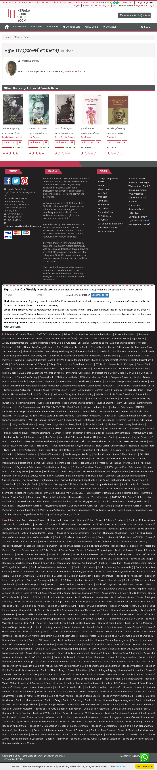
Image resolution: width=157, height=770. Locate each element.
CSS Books (101, 364)
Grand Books (94, 386)
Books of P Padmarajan (85, 559)
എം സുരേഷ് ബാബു (13, 133)
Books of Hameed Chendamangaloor (105, 674)
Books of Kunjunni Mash (16, 722)
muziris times (124, 437)
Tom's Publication (100, 497)
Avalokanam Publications (122, 343)
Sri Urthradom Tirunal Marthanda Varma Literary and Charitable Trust (98, 489)
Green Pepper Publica (143, 386)
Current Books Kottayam (121, 364)
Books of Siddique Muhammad (73, 653)
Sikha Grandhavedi (120, 480)
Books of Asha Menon (122, 597)
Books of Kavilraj (54, 683)
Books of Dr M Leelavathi (80, 619)
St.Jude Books (143, 489)
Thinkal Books (18, 497)
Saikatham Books (75, 476)
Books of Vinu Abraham (14, 726)
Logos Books (60, 424)
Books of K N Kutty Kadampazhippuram (57, 649)
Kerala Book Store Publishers (83, 411)
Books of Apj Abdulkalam (129, 576)
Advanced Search (36, 3)
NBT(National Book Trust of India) (104, 441)
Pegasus (43, 458)
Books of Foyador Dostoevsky (121, 734)
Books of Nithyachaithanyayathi (117, 554)
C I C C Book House (130, 356)
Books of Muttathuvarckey (124, 610)
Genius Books (140, 381)
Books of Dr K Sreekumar (79, 541)
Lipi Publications (144, 420)
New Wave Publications (23, 446)
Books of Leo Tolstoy (70, 546)
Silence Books (139, 480)
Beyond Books (98, 347)
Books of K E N (110, 704)
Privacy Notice (135, 194)
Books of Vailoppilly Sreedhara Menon (21, 563)
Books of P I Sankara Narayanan (83, 704)
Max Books (50, 437)
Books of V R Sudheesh (58, 559)
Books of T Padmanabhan (60, 584)
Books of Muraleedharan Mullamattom (51, 567)
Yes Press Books (12, 514)
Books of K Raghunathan (48, 627)
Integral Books (95, 398)
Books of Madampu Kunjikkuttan (92, 597)
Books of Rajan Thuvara (118, 632)
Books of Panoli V (110, 593)
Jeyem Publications (125, 403)
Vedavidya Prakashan (136, 501)
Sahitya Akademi (55, 476)
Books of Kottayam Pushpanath (18, 546)
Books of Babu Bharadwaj (91, 657)
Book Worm (23, 356)
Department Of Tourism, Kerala (74, 368)
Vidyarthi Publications (55, 506)
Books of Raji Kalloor (70, 709)
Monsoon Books (107, 437)
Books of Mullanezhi (64, 657)
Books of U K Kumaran (103, 589)
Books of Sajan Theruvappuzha (130, 644)
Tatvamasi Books (112, 493)
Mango (150, 428)
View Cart (102, 193)
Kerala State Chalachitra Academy (57, 416)
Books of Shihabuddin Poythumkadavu (115, 571)
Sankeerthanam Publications (131, 476)
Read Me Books (52, 471)
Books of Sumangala (38, 580)
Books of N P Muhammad (42, 640)
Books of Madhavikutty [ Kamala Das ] (28, 524)
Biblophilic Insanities (33, 351)
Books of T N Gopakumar (15, 589)
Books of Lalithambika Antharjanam (78, 722)
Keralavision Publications (88, 416)
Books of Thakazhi (32, 529)
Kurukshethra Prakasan (13, 420)
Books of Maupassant (40, 687)
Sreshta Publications (27, 489)
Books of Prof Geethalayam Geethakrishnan (57, 666)
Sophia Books (87, 484)
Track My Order (105, 212)
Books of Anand (30, 670)
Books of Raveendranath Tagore (36, 533)
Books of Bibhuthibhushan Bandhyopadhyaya (70, 571)
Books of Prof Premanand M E (117, 696)
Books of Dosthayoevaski (82, 623)
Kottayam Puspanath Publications (135, 416)
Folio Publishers (81, 381)
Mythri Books (140, 437)
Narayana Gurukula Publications (40, 441)
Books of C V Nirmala (115, 662)
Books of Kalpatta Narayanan (118, 700)
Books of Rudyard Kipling (103, 670)
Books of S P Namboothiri (68, 687)
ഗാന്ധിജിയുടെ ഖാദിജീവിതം (71, 128)
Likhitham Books (124, 420)
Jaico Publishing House (56, 403)
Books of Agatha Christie (96, 546)
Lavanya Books (73, 420)
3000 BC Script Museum (49, 334)
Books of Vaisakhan (110, 739)
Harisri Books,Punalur (80, 390)
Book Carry (134, 351)
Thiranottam (34, 497)
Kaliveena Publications (122, 407)
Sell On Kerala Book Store (111, 224)
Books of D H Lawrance (72, 674)
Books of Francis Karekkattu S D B (30, 550)
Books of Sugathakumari (25, 704)
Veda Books (118, 501)
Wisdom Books (115, 510)
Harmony (117, 390)
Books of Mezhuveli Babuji (111, 537)
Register (139, 6)
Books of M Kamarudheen (29, 700)
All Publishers (21, 3)
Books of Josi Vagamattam (56, 563)
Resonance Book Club (142, 471)
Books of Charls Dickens (69, 644)
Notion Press (147, 446)
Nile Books (42, 446)
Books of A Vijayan (133, 619)
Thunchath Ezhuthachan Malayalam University (66, 497)
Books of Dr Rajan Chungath (58, 602)
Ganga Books (124, 381)
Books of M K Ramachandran (86, 662)
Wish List (88, 6)
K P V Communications (28, 407)
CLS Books (40, 364)
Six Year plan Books (28, 484)
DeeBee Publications (45, 368)
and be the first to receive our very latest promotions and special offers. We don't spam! (73, 290)
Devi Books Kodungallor (105, 368)
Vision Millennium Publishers (129, 506)
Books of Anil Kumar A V (84, 563)
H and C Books (41, 390)
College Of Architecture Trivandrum (66, 364)
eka (94, 377)
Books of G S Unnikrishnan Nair (139, 717)
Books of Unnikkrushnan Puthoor (92, 610)
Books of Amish (93, 700)
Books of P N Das (32, 597)
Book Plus (9, 356)
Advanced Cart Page (138, 182)
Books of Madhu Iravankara (74, 726)
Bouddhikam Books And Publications (82, 356)
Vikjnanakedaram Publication (83, 506)
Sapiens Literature (11, 480)
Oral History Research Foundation (76, 450)
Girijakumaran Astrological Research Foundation (35, 386)
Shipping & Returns (137, 190)
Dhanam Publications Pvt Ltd (133, 368)
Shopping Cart (103, 6)
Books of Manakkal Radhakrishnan (135, 730)
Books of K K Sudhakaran (86, 554)
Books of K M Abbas (77, 670)
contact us (17, 314)
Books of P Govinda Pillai (38, 657)
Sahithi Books (20, 476)
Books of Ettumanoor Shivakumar (109, 533)
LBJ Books (88, 420)
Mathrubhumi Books (143, 433)
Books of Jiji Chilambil (60, 679)
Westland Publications (79, 510)
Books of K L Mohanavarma (48, 730)
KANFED (139, 407)
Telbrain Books (131, 493)
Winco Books (99, 510)
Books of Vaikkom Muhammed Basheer (70, 524)
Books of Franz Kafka (142, 602)
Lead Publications (105, 420)
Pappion (133, 454)
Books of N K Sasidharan (60, 610)
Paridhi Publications (12, 458)
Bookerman (56, 356)
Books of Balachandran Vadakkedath (50, 734)
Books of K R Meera (84, 567)
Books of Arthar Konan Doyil (31, 696)
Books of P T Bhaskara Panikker (116, 692)
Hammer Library (59, 390)
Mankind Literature (40, 433)
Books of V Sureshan (23, 692)
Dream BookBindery (27, 377)
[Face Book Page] (8, 184)
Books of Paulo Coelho (110, 623)
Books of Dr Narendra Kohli (62, 606)
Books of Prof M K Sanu (35, 593)
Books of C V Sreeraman (104, 726)
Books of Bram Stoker (66, 636)
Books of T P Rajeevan (13, 644)
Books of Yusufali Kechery (123, 606)
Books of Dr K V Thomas (117, 636)
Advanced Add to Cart (56, 3)
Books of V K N (135, 537)
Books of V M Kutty (45, 709)
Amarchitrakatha (100, 338)
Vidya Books (8, 506)
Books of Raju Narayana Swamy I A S (133, 541)
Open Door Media (48, 450)
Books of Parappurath (78, 589)
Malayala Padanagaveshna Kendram (20, 428)
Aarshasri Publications (101, 334)
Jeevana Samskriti (104, 403)
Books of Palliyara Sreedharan (111, 520)
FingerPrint (49, 381)
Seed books (89, 480)
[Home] (6, 27)
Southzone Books (131, 484)
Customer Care (114, 3)
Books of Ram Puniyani (103, 730)
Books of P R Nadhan (96, 687)
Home (8, 37)
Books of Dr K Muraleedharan (138, 739)
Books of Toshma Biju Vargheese (112, 640)
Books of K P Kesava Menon (31, 554)
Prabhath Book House (66, 463)
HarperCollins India (133, 390)
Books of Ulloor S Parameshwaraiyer (124, 679)
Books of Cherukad (93, 632)
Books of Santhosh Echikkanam (27, 739)
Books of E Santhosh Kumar (51, 623)
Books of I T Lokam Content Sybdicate (73, 580)
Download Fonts (136, 217)
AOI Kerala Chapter (25, 334)
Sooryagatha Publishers (66, 484)
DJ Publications (99, 373)
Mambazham (95, 428)
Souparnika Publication (107, 484)
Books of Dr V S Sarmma (109, 627)
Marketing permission (79, 295)
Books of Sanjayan (103, 576)
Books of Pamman (85, 537)
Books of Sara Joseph (141, 559)
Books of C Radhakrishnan (92, 529)
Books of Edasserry (72, 700)
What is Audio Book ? (139, 186)
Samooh (110, 476)
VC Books (104, 501)
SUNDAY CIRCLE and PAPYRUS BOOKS (63, 493)
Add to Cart (9, 142)
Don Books (132, 373)
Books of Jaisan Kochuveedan (17, 666)
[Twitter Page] (16, 184)
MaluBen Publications (76, 428)
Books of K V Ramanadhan (43, 726)
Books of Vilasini (144, 584)
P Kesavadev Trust (120, 450)
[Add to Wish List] (19, 142)
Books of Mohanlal (99, 614)
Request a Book (75, 3)
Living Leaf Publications (23, 424)
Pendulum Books (79, 458)
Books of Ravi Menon (109, 580)
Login (151, 6)
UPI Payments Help (138, 224)
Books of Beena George (87, 696)
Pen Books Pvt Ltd (59, 458)
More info (121, 766)
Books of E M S (10, 606)
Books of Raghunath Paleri (85, 593)
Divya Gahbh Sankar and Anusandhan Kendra (41, 373)
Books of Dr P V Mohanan (139, 623)
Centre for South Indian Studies (82, 360)
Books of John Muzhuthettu (16, 730)
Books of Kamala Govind (31, 610)
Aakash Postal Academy (76, 334)
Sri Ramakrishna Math (51, 489)
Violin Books (106, 506)
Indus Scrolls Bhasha (58, 398)
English (77, 6)
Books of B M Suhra (60, 593)
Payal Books (30, 458)
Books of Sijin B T (143, 709)
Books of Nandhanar (142, 640)
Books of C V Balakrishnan (114, 559)
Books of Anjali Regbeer (53, 704)
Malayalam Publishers (52, 428)
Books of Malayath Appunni (132, 589)
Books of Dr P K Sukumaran (29, 559)
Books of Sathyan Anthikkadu (51, 692)
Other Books (102, 450)
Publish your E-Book (108, 227)
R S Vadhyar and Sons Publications (124, 467)
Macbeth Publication (95, 424)
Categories (18, 27)
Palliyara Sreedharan (27, 454)
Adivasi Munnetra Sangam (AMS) (60, 338)
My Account (111, 27)
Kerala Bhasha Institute (12, 137)
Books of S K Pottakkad (105, 524)
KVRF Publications (37, 420)
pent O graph (97, 458)
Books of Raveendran (23, 576)
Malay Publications (134, 424)
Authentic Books (99, 343)
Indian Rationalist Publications (30, 398)
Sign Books (34, 137)
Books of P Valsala (64, 537)
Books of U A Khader (59, 554)
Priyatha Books (51, 467)
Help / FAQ (133, 213)
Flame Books (64, 381)
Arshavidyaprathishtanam (15, 343)
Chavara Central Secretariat (114, 360)
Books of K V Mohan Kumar (58, 597)
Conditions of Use (137, 198)
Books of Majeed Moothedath (79, 627)
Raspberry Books (19, 471)
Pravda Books (130, 463)
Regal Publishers (120, 471)
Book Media (148, 351)
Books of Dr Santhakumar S (98, 644)
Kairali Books (73, 407)
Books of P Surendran (110, 563)
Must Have (69, 520)
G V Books (110, 381)
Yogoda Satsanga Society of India (62, 514)
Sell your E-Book (106, 231)
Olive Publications (27, 450)
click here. (117, 314)
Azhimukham (23, 347)
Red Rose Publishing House (96, 471)
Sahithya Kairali (37, 476)
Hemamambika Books (22, 394)
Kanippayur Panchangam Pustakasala (21, 411)
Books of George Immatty (139, 722)
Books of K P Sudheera (111, 722)
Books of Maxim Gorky (141, 662)
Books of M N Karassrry (134, 593)
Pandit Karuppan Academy (78, 454)
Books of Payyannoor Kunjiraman (48, 589)
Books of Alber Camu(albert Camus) (68, 614)
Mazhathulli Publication (70, 437)
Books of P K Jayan (111, 717)
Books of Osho (85, 520)
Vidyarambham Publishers (30, 506)
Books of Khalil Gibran (141, 533)
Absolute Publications (125, 334)
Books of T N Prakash (33, 606)
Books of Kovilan (124, 550)
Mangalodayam (136, 428)
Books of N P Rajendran (96, 709)
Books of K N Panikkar (34, 679)
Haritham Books (102, 390)
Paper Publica (120, 454)
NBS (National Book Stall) (71, 441)
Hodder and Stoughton (64, 394)
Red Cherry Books (71, 471)
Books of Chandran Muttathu (17, 709)
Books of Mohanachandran (28, 602)
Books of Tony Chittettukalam (126, 649)
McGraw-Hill (90, 437)
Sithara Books (9, 484)
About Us (133, 201)
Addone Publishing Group (29, 338)
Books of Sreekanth (143, 636)
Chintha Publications (141, 360)
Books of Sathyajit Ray (25, 662)
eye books (135, 377)
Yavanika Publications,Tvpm (139, 510)
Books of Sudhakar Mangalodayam (94, 550)
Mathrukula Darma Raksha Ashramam (23, 437)
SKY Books (46, 484)
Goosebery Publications (73, 386)
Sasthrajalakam (30, 480)
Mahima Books (115, 424)
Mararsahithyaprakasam (118, 433)
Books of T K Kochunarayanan (87, 734)
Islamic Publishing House (30, 403)
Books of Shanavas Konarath (40, 653)
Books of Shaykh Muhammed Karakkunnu (78, 717)
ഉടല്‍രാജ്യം (87, 128)
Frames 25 (97, 381)
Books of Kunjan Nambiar (41, 644)
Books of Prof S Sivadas (25, 541)
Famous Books (18, 381)
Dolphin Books (117, 373)
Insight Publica (78, 398)
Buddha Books (110, 356)
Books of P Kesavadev (122, 614)
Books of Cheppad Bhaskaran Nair (40, 674)
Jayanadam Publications (81, 403)
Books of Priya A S (133, 627)
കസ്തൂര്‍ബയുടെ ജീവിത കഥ (124, 128)
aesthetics (84, 338)
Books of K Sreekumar (31, 683)
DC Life (29, 368)
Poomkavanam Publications (16, 463)
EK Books (85, 377)
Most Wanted (54, 520)
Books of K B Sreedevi (134, 563)
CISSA (5, 364)
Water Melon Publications (52, 510)
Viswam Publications (27, 510)
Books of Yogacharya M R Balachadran (82, 713)
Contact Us (89, 3)
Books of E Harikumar (77, 730)
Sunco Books (35, 493)
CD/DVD (60, 360)
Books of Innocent (121, 709)
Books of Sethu (85, 584)
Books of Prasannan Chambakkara (83, 683)
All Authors (8, 3)
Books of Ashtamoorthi (14, 640)
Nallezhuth (16, 441)
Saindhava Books (94, 476)
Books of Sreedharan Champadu (121, 713)
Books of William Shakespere (32, 614)
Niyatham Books (85, 446)
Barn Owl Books (64, 347)
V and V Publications (61, 501)
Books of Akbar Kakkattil (39, 537)
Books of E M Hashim (117, 602)
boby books (105, 351)
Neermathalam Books (135, 441)
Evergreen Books (119, 377)
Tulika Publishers (136, 497)
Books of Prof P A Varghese (51, 576)
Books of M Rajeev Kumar (84, 739)
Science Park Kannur (71, 480)
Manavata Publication (115, 428)
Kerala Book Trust (109, 411)
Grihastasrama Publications (18, 390)
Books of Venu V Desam (94, 649)
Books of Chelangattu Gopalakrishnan (101, 666)
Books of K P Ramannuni (108, 619)
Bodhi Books (119, 351)
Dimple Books (9, 373)
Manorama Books (95, 433)
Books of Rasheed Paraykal (16, 713)
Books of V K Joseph (132, 666)
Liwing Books (44, 424)
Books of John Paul (24, 623)
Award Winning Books (33, 520)
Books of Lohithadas (121, 687)
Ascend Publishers (39, 343)
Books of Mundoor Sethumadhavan (37, 717)
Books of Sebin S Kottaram (127, 653)
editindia (73, 377)
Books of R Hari (135, 674)
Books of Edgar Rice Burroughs (18, 627)
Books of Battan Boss (62, 550)
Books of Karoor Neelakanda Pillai (75, 640)
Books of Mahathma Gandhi (88, 679)
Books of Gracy (52, 700)
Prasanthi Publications (110, 463)
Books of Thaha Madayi (53, 670)
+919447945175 (126, 3)
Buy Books (92, 27)
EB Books (62, 377)
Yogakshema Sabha (33, 514)
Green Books (123, 386)
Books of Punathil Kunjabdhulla (60, 529)
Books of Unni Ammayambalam (137, 704)
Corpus (89, 364)
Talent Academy (93, 493)
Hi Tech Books (43, 394)
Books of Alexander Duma (66, 632)
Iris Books (125, 398)
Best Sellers (36, 27)
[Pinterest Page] (25, 184)
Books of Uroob (103, 541)
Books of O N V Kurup (13, 537)
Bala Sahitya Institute (43, 347)
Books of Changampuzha (31, 584)
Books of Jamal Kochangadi (90, 602)
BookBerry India (39, 356)
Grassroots (109, 386)
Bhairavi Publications (118, 347)
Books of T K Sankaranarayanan (136, 726)
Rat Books (36, 471)
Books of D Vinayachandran (121, 657)
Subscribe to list (100, 295)
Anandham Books (120, 338)
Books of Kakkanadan (80, 576)
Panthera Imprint (102, 454)
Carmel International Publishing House (34, 360)
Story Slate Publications (14, 493)
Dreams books (47, 377)
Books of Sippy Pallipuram (121, 529)
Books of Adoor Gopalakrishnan (49, 619)
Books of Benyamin (47, 546)
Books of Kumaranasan (52, 541)
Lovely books (75, 424)
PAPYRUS (144, 454)
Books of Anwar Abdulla (61, 696)
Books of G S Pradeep (115, 683)
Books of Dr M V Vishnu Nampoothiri (33, 636)
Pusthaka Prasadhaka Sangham (88, 467)
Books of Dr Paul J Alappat (36, 632)
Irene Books (111, 398)
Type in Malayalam (137, 221)
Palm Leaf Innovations (51, 454)
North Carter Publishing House (111, 446)
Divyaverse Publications (78, 373)
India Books (102, 394)
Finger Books (35, 381)
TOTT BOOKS (119, 497)
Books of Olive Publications (93, 606)
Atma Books (57, 343)
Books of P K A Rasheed (15, 734)
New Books (52, 27)
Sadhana (6, 476)
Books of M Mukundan (131, 524)
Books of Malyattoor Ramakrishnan (114, 584)
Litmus (5, 424)
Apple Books (138, 338)
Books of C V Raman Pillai (46, 713)
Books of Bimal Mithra (141, 683)
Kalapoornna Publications (95, 407)
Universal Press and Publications (33, 501)
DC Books (18, 368)
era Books (103, 377)
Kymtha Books (55, 420)
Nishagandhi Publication (62, 446)
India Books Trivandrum (122, 394)
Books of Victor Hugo (91, 636)
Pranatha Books (88, 463)
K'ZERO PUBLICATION (53, 407)
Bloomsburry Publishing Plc (58, 351)
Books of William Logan (14, 687)
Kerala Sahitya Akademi (25, 416)
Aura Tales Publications (77, 343)
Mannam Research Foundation (67, 433)
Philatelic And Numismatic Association (125, 458)
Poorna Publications (43, 463)
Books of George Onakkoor (54, 662)
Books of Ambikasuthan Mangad (18, 743)
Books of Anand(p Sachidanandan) (115, 567)
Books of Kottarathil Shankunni (72, 533)
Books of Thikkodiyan (57, 739)
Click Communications (22, 364)
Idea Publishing (85, 394)
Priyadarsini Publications (29, 467)
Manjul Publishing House (16, 433)
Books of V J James (101, 653)
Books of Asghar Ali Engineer (83, 692)
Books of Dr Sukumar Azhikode (28, 571)
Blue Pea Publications (85, 351)
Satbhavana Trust (50, 480)
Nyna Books (10, 450)
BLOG (147, 27)
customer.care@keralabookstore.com (23, 226)
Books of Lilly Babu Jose (44, 722)
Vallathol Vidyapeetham (85, 501)
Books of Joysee (119, 546)
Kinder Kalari (109, 416)
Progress (65, 467)
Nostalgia (134, 446)
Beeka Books (81, 347)
